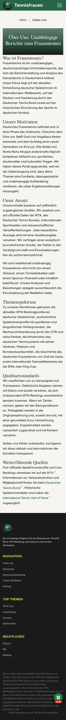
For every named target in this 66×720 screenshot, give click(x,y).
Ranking (7, 654)
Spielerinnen (9, 623)
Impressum (8, 568)
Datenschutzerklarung (14, 574)
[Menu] (59, 5)
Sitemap (7, 586)
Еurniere (7, 617)
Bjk (4, 649)
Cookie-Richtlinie (12, 580)
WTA (50, 473)
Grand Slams (9, 611)
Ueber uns (8, 563)
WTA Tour (8, 606)
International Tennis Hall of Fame (25, 498)
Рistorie (7, 643)
